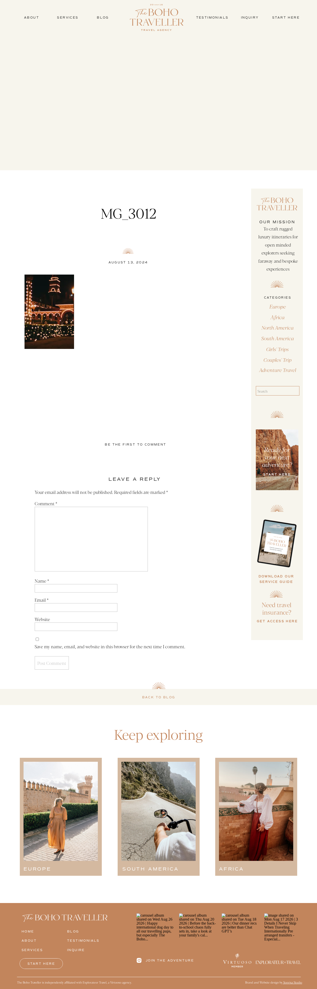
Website (42, 619)
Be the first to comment (135, 445)
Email (42, 599)
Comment (46, 503)
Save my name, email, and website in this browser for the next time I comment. (110, 646)
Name (42, 580)
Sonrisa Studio (292, 982)
